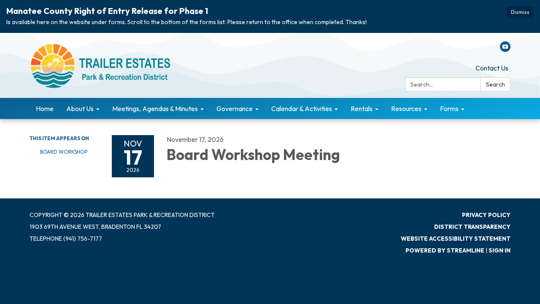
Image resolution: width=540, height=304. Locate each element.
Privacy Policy (486, 215)
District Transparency (472, 227)
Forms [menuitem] (449, 108)
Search (495, 84)
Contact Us (491, 68)
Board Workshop (63, 152)
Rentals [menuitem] (362, 108)
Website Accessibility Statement (455, 238)
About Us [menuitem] (80, 108)
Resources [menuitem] (406, 108)
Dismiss (520, 12)
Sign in (499, 250)
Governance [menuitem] (234, 108)
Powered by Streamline (444, 250)
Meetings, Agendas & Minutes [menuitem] (155, 108)
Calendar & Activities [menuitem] (301, 108)
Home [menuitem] (45, 108)
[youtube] (505, 49)
